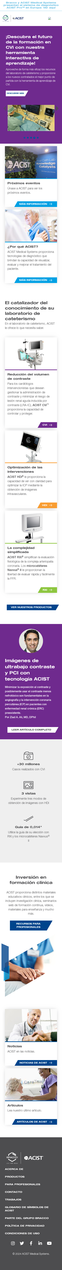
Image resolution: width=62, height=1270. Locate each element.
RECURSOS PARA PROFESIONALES (28, 925)
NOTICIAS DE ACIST (33, 1063)
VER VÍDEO (12, 68)
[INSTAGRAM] (13, 1243)
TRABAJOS (13, 1199)
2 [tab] (27, 138)
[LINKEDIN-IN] (40, 1243)
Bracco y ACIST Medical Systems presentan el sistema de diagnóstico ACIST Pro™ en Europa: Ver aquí (31, 5)
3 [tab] (31, 138)
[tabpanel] (31, 85)
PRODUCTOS (14, 1177)
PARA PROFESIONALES (22, 1184)
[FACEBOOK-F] (31, 1243)
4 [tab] (34, 138)
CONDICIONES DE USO (22, 1233)
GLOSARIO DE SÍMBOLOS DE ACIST (27, 1209)
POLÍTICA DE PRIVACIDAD (24, 1226)
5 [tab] (37, 138)
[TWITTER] (22, 1243)
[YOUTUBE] (49, 1243)
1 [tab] (24, 138)
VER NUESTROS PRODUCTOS (31, 607)
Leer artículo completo (31, 730)
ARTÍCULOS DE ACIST (32, 1122)
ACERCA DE (14, 1169)
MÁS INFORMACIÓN (35, 68)
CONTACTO (13, 1192)
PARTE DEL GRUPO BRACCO (27, 1218)
